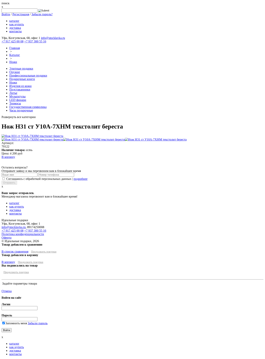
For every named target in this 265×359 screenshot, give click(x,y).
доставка (15, 27)
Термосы (15, 103)
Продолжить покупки (43, 251)
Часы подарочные (21, 110)
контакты (15, 31)
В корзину (8, 157)
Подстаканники (19, 89)
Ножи (13, 62)
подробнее (80, 178)
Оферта (6, 237)
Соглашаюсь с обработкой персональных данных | (46, 178)
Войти (6, 14)
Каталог (14, 55)
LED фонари (17, 100)
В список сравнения (15, 251)
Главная (14, 48)
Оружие (14, 72)
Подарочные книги (22, 79)
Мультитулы (17, 96)
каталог (14, 20)
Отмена (7, 291)
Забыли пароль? (42, 14)
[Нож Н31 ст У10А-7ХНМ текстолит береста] (32, 136)
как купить (16, 24)
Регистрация (20, 14)
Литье (13, 93)
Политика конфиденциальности (23, 234)
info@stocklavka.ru (53, 38)
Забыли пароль (38, 323)
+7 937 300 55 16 (35, 41)
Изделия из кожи (20, 86)
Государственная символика (28, 107)
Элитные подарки (21, 68)
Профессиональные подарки (28, 75)
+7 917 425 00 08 (12, 41)
